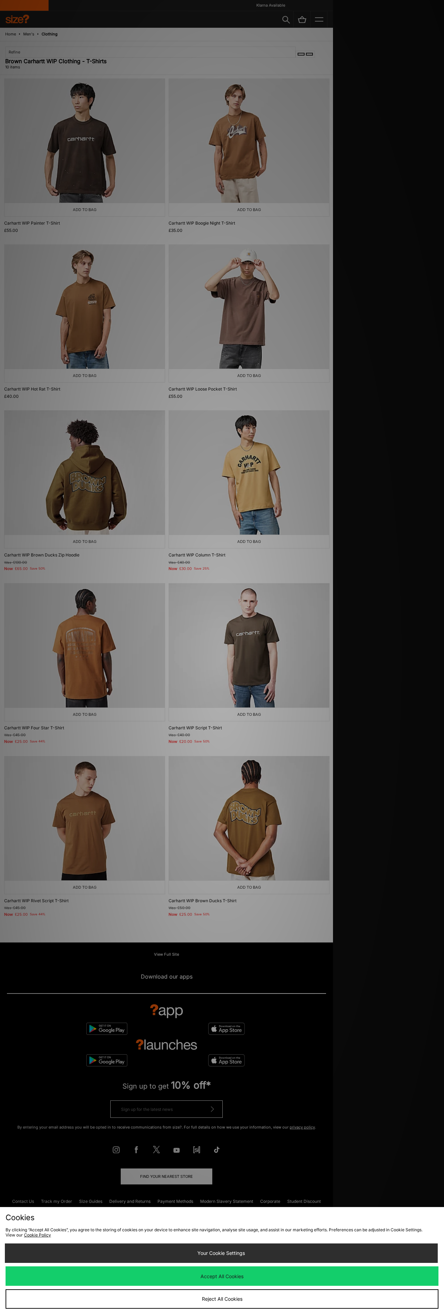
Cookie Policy (37, 1235)
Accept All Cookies (222, 1276)
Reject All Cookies (222, 1299)
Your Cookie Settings (221, 1253)
